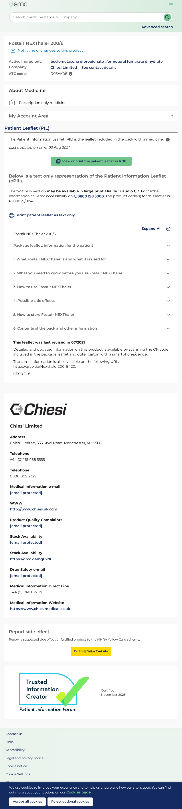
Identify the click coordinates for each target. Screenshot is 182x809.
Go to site (91, 651)
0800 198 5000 (90, 196)
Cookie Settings (18, 774)
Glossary (12, 782)
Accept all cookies (27, 801)
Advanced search (157, 27)
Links (10, 742)
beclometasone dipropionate (77, 61)
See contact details (98, 67)
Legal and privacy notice (25, 758)
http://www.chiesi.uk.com (33, 509)
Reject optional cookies (70, 801)
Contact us (14, 734)
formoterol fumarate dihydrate (134, 61)
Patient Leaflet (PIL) (26, 128)
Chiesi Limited (64, 67)
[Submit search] (167, 17)
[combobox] (87, 17)
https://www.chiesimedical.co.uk (40, 609)
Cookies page (78, 792)
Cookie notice (16, 766)
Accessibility (15, 750)
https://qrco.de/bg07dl (30, 559)
